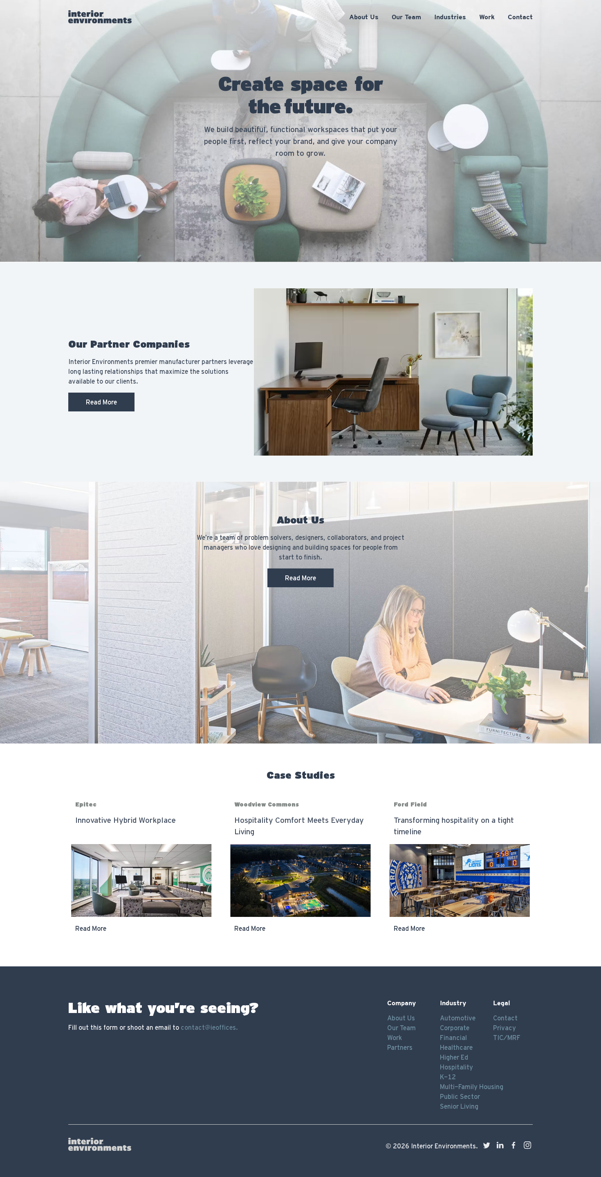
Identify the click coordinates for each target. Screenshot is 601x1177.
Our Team (401, 1027)
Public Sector (460, 1096)
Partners (400, 1047)
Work (394, 1037)
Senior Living (459, 1106)
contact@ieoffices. (209, 1027)
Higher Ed (454, 1057)
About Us (401, 1018)
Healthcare (456, 1047)
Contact (505, 1018)
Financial (453, 1037)
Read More (101, 402)
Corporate (454, 1027)
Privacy (504, 1027)
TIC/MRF (506, 1037)
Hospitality (456, 1067)
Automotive (457, 1018)
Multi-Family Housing (471, 1086)
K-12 (448, 1076)
